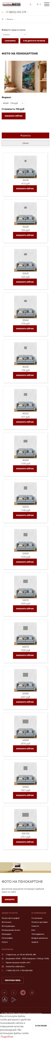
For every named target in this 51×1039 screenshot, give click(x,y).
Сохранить (10, 41)
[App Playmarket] (15, 1002)
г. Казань (9, 19)
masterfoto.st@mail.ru (15, 966)
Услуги (5, 942)
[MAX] (33, 992)
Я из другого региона (34, 41)
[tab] (25, 135)
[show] (31, 4)
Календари (6, 934)
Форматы (25, 135)
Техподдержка (37, 934)
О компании (36, 918)
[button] (46, 63)
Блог (33, 930)
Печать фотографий (10, 918)
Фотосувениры (8, 926)
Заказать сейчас (14, 116)
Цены (26, 143)
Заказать (10, 899)
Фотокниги (6, 922)
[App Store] (6, 1002)
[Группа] (6, 992)
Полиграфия (7, 938)
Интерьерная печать (11, 930)
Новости (35, 926)
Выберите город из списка (13, 30)
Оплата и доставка (39, 922)
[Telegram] (24, 992)
